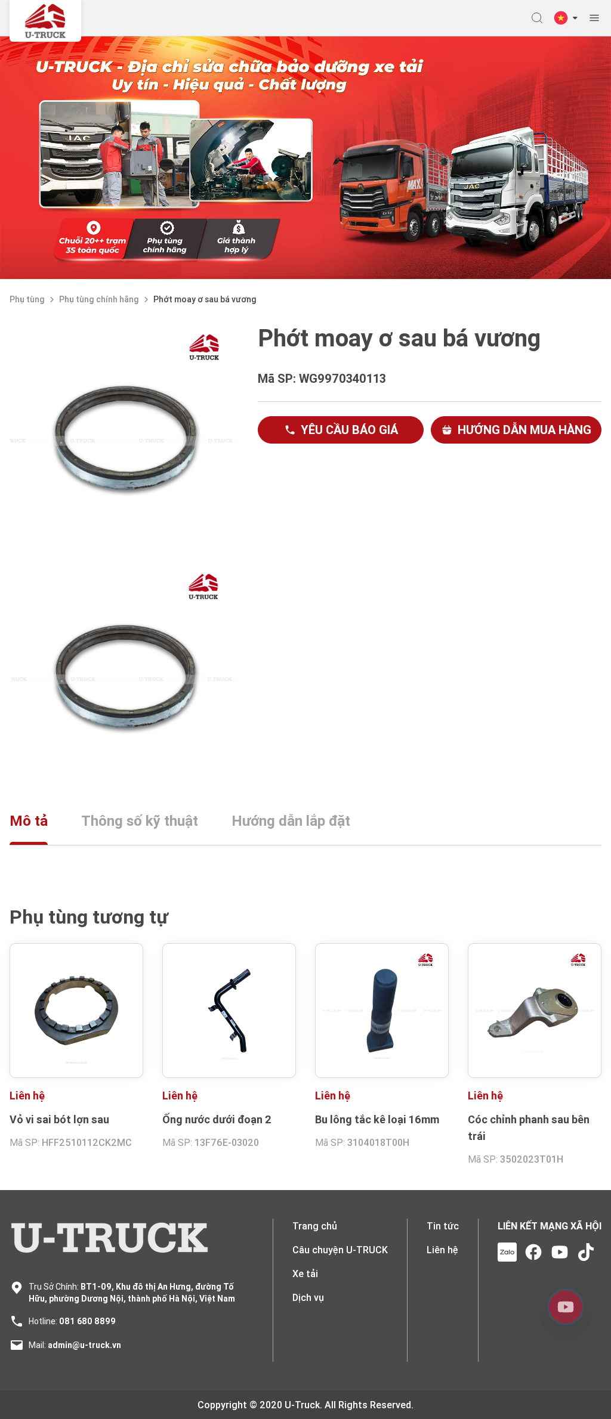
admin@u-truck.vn (84, 1345)
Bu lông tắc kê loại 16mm (377, 1119)
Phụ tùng (27, 299)
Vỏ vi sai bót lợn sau (59, 1119)
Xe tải (305, 1273)
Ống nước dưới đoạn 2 (216, 1119)
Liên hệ (442, 1250)
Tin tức (443, 1226)
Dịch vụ (308, 1297)
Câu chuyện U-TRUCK (340, 1250)
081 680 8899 (87, 1321)
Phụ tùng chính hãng (99, 299)
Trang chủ (314, 1226)
